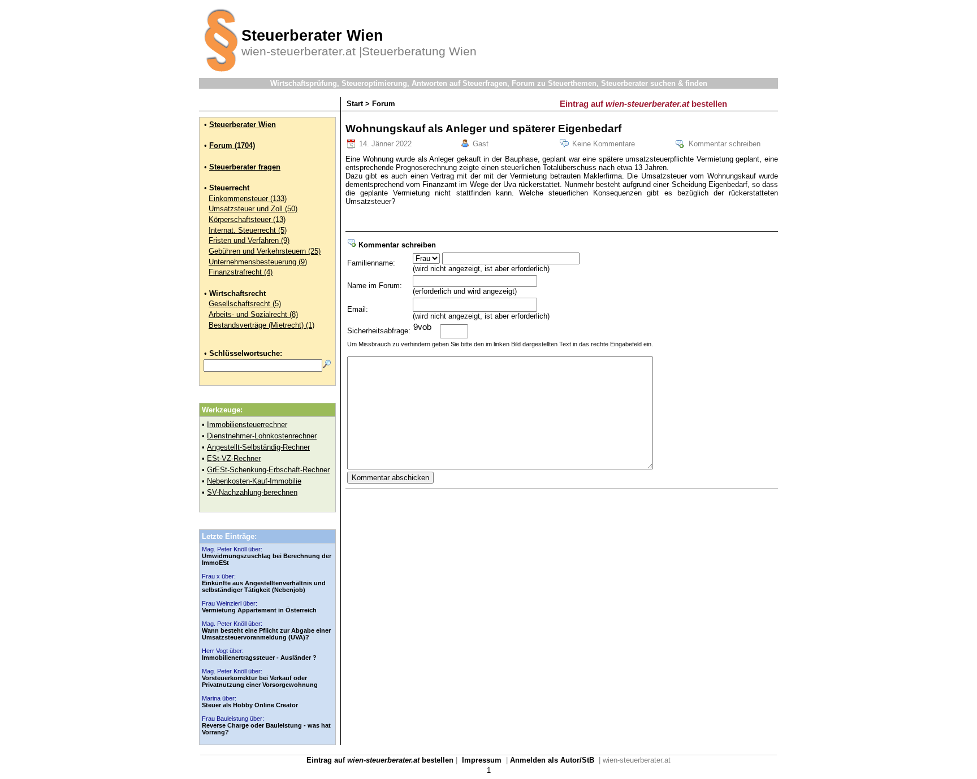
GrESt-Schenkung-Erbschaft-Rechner (268, 469)
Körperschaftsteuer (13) (247, 219)
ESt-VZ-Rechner (234, 458)
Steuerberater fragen (244, 167)
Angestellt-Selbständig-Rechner (258, 447)
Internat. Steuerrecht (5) (248, 230)
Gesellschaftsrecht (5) (245, 303)
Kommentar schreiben (724, 144)
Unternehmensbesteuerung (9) (258, 262)
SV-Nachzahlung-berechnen (252, 492)
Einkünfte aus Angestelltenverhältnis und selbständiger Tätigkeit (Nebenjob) (264, 586)
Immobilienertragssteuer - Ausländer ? (259, 657)
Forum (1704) (232, 145)
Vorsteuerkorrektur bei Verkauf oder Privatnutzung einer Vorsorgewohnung (260, 681)
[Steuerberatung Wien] (220, 75)
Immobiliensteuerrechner (247, 424)
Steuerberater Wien (242, 124)
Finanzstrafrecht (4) (241, 272)
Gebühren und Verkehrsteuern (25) (265, 251)
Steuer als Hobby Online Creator (250, 705)
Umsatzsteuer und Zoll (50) (253, 208)
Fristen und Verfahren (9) (249, 240)
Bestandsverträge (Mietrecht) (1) (261, 325)
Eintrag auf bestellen (643, 103)
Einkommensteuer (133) (248, 198)
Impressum (482, 760)
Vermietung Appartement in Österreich (259, 610)
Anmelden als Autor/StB (552, 760)
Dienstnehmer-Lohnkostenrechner (262, 436)
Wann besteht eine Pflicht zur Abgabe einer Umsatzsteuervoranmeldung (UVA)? (266, 634)
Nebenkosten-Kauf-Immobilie (254, 481)
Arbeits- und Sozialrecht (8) (253, 314)
